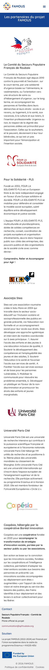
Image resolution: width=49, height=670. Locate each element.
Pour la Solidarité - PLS (19, 179)
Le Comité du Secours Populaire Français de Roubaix (24, 66)
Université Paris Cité (17, 430)
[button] (44, 6)
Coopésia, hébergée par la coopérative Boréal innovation (23, 526)
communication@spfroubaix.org (18, 626)
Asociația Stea (13, 298)
